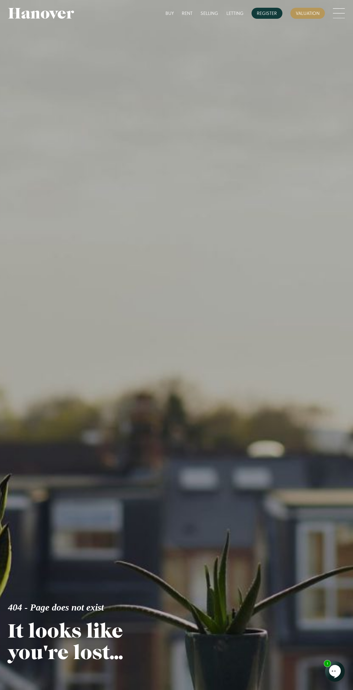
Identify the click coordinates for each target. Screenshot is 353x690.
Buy (169, 13)
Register (267, 13)
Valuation (308, 13)
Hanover (41, 13)
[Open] (339, 13)
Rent (187, 13)
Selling (209, 13)
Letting (235, 13)
